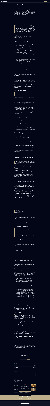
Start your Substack (23, 403)
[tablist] (16, 371)
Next (33, 367)
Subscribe (45, 1)
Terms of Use (28, 392)
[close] (30, 383)
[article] (25, 381)
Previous (17, 367)
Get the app (28, 403)
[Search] (41, 1)
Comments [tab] (16, 371)
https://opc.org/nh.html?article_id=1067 (27, 298)
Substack (22, 404)
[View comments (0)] (17, 8)
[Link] (13, 24)
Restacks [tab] (18, 371)
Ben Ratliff (15, 6)
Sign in (48, 1)
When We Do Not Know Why (18, 380)
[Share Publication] (42, 1)
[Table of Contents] (0, 203)
